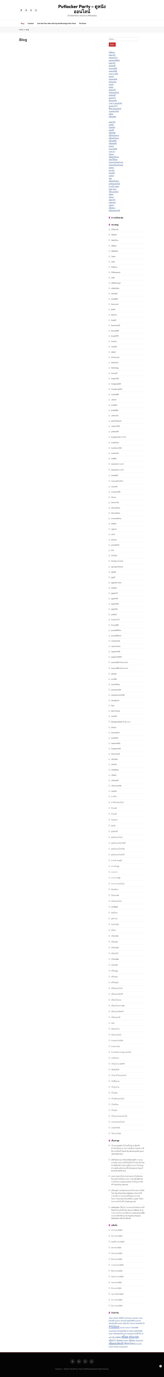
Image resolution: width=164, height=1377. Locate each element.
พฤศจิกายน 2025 (117, 1242)
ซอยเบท (114, 820)
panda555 (115, 545)
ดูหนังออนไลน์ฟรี (118, 854)
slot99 (111, 130)
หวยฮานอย (115, 1046)
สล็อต (111, 114)
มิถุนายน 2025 (116, 1271)
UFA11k (114, 764)
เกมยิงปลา (115, 1058)
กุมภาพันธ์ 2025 (117, 1294)
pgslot (111, 76)
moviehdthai (116, 518)
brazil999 (115, 336)
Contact (31, 23)
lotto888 (114, 475)
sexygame (115, 700)
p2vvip (113, 540)
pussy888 (113, 68)
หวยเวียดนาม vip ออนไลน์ (121, 1052)
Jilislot (113, 400)
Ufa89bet (115, 770)
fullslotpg (112, 82)
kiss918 (112, 173)
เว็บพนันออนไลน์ (117, 1098)
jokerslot (112, 202)
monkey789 (115, 492)
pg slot (111, 170)
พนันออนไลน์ (116, 901)
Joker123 (114, 415)
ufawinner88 (116, 786)
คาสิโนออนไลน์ (117, 802)
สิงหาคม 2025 (116, 1259)
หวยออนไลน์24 (117, 1040)
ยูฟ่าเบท (114, 918)
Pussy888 (115, 625)
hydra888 (115, 394)
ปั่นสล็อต (114, 889)
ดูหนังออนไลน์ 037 (118, 843)
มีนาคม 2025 (116, 1288)
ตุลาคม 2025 (116, 1247)
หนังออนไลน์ (114, 92)
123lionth (114, 229)
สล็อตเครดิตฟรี (117, 994)
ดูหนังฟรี (112, 66)
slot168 (114, 716)
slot (110, 178)
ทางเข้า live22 (116, 860)
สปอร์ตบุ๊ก (115, 924)
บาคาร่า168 (113, 74)
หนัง (112, 1023)
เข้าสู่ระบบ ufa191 (118, 1064)
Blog (22, 23)
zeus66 (114, 791)
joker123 (112, 55)
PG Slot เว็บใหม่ (117, 561)
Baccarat (114, 304)
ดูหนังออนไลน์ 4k (118, 849)
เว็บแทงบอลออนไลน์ (119, 1116)
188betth (114, 251)
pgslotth (114, 609)
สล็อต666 (115, 947)
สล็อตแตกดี (115, 1017)
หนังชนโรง (113, 58)
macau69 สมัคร (117, 481)
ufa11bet (114, 759)
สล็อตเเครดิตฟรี (117, 1011)
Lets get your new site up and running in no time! (56, 23)
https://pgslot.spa (116, 165)
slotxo (111, 154)
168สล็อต (114, 240)
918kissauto (115, 272)
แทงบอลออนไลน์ (117, 1122)
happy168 (115, 378)
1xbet (113, 256)
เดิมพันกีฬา (115, 1069)
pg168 (111, 125)
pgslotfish (115, 604)
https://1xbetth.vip (116, 162)
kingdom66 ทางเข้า (118, 437)
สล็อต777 (114, 953)
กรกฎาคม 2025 (117, 1265)
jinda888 (114, 410)
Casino (114, 341)
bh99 (113, 309)
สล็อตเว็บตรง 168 (117, 1006)
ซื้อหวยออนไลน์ (115, 108)
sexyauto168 (116, 690)
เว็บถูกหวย (115, 1087)
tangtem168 (116, 748)
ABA (113, 278)
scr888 (114, 679)
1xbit (113, 262)
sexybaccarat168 (118, 695)
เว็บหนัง (114, 1110)
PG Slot (114, 555)
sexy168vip (115, 684)
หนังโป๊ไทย (113, 159)
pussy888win (116, 635)
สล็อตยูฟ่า (115, 982)
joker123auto (116, 421)
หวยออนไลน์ (114, 111)
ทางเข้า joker (114, 186)
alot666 (114, 293)
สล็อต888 (113, 141)
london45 (115, 453)
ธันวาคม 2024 (116, 1305)
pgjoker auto (116, 582)
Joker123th (115, 426)
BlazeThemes (103, 1369)
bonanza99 (115, 325)
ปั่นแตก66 (113, 100)
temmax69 (115, 754)
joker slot (112, 189)
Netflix (113, 524)
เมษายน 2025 (116, 1282)
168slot (114, 235)
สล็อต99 (114, 965)
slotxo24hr (115, 732)
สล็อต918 (125, 1340)
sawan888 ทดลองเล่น (119, 662)
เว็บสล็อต (114, 1104)
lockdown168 (116, 448)
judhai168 (115, 431)
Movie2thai (115, 513)
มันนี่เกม (114, 913)
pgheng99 (113, 79)
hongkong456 (116, 389)
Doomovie (115, 357)
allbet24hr (115, 288)
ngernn (114, 529)
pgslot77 (112, 98)
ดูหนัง (111, 87)
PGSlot (114, 588)
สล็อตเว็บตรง (114, 135)
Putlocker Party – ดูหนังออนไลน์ (82, 9)
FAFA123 (114, 362)
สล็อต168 (112, 117)
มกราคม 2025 (116, 1300)
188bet (113, 246)
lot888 (113, 458)
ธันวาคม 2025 (116, 1236)
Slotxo (113, 727)
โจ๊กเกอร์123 (113, 192)
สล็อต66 (112, 133)
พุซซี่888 (114, 907)
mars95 (114, 486)
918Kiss (114, 267)
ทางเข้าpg (115, 866)
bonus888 (115, 331)
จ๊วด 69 (114, 808)
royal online (115, 646)
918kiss (112, 52)
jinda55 (112, 127)
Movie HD (115, 502)
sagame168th (114, 60)
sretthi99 (114, 738)
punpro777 (113, 106)
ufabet (113, 775)
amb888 (114, 299)
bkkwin (114, 315)
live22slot (115, 442)
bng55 (113, 320)
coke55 (114, 346)
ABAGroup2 (116, 283)
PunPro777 (115, 620)
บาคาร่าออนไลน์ (115, 103)
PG (112, 550)
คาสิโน (114, 796)
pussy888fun (116, 630)
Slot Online (115, 711)
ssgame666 (115, 743)
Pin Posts (82, 23)
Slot (112, 705)
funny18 (114, 373)
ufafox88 (114, 780)
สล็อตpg (114, 971)
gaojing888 (130, 1320)
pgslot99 (114, 598)
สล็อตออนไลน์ (114, 210)
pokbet (114, 614)
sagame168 (115, 651)
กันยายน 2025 (116, 1253)
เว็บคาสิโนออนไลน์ (118, 1075)
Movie (113, 497)
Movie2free (115, 508)
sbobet (114, 674)
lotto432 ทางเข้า (117, 464)
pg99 (113, 577)
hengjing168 (116, 384)
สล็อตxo (112, 208)
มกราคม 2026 (116, 1230)
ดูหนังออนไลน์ (114, 184)
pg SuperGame (117, 567)
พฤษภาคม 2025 (117, 1276)
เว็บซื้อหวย (115, 1081)
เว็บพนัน (114, 1093)
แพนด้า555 (115, 1128)
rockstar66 (115, 641)
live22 (111, 84)
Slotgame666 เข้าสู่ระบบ (120, 722)
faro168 (111, 1320)
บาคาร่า (112, 151)
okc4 (113, 534)
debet (113, 352)
